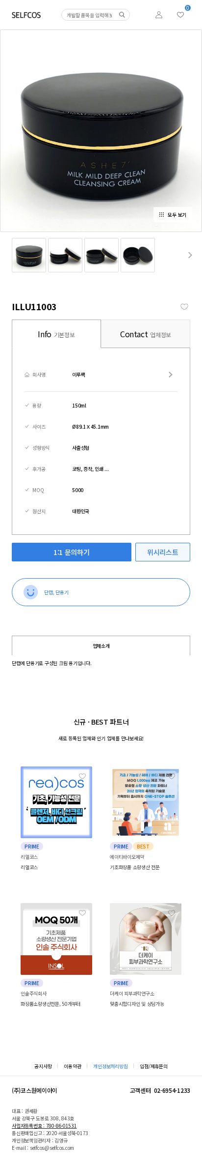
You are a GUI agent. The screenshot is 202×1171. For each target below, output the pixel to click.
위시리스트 (162, 552)
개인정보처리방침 (110, 1066)
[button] (190, 255)
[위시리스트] (180, 15)
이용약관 (72, 1066)
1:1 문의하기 (71, 552)
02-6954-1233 (172, 1090)
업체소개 (101, 645)
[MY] (159, 15)
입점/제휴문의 (153, 1066)
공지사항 (42, 1066)
